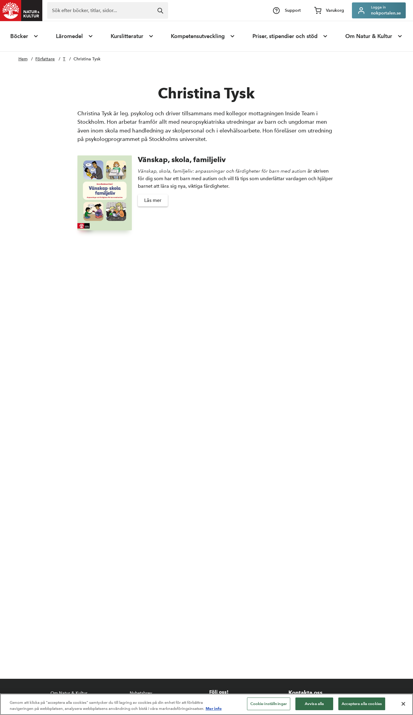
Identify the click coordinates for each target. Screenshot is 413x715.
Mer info (214, 708)
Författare (45, 59)
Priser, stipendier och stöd (284, 36)
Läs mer (152, 200)
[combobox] (107, 10)
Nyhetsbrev (141, 693)
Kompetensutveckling (198, 36)
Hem (23, 59)
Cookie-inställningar (268, 703)
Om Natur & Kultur (368, 36)
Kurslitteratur (127, 36)
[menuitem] (24, 36)
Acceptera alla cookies (362, 703)
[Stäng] (403, 703)
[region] (206, 704)
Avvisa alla (314, 703)
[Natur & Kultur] (21, 10)
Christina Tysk (86, 59)
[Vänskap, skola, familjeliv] (104, 193)
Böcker (19, 36)
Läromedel (69, 36)
